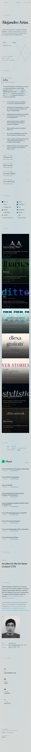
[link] (2, 2)
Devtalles (13, 448)
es (27, 2)
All (8, 446)
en (29, 2)
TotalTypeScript (11, 449)
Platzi (18, 449)
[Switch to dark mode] (25, 3)
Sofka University (22, 448)
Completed (13, 446)
